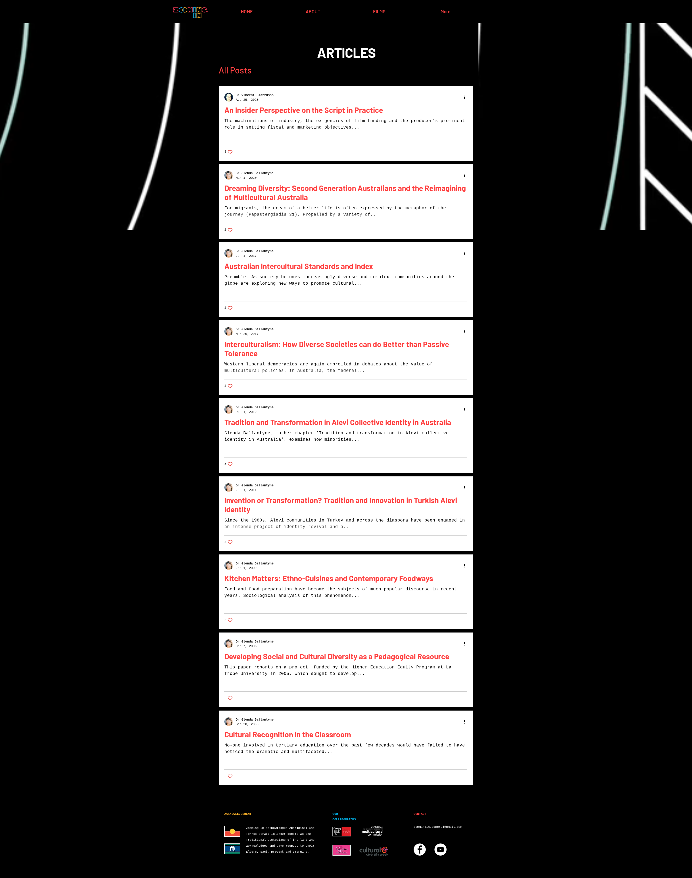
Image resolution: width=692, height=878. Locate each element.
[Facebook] (420, 849)
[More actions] (466, 97)
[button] (465, 70)
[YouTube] (440, 849)
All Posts (235, 70)
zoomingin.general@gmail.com (438, 827)
